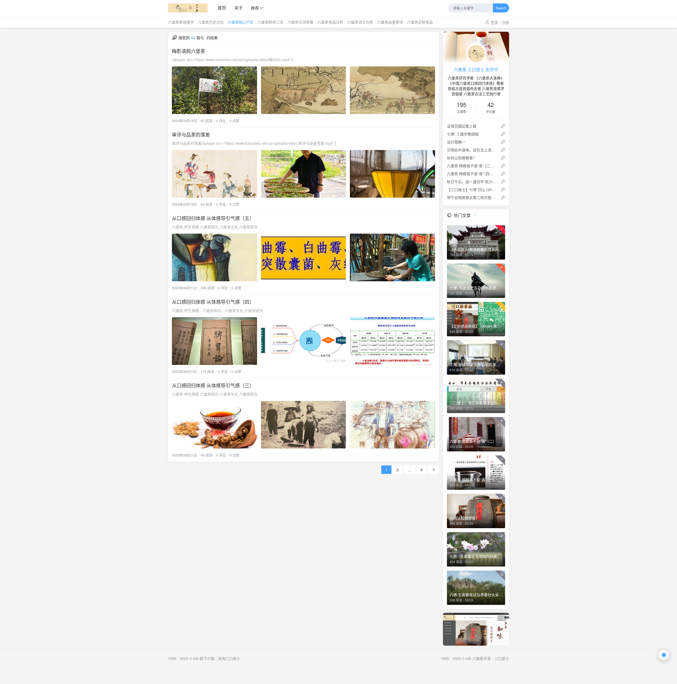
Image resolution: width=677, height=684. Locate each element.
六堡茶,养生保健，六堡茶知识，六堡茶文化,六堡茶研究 (217, 310)
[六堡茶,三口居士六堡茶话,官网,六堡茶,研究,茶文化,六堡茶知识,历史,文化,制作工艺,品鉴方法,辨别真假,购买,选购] (190, 8)
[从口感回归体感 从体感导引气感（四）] (303, 341)
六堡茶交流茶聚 (300, 22)
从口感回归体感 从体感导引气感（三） (213, 385)
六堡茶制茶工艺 (270, 22)
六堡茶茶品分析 (330, 22)
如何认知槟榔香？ (462, 157)
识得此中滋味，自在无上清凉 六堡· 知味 (471, 149)
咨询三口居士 (229, 658)
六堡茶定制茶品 (420, 22)
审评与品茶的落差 (191, 134)
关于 (238, 8)
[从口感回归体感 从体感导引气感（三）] (303, 425)
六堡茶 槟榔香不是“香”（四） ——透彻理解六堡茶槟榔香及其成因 (471, 173)
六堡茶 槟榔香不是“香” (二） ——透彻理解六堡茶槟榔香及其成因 (471, 165)
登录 (494, 22)
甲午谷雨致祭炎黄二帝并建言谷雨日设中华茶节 (471, 197)
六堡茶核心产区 (241, 22)
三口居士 (501, 658)
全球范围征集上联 (462, 126)
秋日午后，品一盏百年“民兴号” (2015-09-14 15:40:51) (471, 181)
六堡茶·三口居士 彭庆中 (476, 69)
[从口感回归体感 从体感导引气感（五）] (303, 257)
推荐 (255, 8)
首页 (222, 8)
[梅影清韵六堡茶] (303, 90)
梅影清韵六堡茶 (188, 51)
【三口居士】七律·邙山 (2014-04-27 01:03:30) (471, 189)
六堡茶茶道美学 (181, 22)
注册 (505, 22)
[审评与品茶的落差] (303, 174)
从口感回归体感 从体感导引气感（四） (213, 301)
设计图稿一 (456, 141)
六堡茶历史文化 (211, 22)
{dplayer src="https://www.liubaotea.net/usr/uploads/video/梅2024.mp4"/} (232, 59)
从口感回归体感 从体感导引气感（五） (213, 218)
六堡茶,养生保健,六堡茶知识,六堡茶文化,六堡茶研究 (215, 226)
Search (501, 8)
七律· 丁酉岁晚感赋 (463, 134)
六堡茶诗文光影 (360, 22)
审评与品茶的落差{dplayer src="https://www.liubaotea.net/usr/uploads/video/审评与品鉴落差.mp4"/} (254, 143)
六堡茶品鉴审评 (390, 22)
